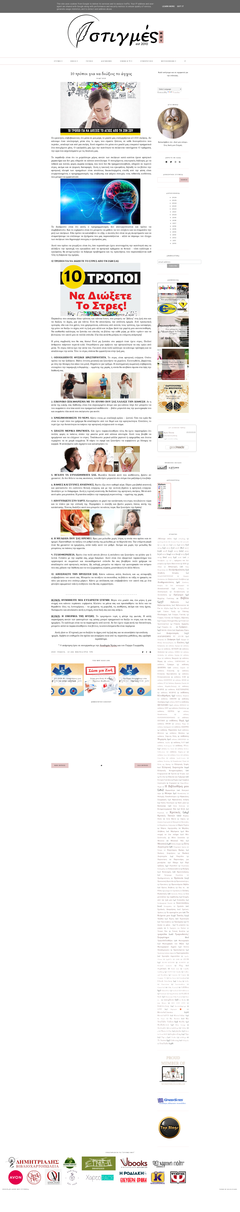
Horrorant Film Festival (174, 997)
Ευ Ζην (71, 652)
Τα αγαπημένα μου (174, 912)
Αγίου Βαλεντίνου (173, 564)
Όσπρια (160, 850)
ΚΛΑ (183, 809)
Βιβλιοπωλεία (181, 605)
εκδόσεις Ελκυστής (166, 671)
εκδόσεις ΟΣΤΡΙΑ (166, 711)
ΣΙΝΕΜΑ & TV (125, 61)
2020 (53, 652)
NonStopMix (162, 1028)
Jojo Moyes (162, 1003)
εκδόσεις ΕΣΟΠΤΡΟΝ (165, 680)
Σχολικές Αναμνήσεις (167, 909)
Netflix (182, 1022)
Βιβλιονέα (175, 602)
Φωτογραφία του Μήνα (173, 944)
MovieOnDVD (163, 1015)
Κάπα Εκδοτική (179, 806)
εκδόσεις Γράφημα (166, 665)
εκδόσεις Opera (162, 755)
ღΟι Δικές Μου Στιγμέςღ (18, 1189)
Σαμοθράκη (176, 891)
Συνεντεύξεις (182, 903)
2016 (177, 547)
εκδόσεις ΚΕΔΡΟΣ (168, 693)
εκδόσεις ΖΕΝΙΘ (180, 680)
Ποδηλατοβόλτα (174, 869)
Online (183, 1028)
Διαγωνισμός (172, 633)
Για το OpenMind (181, 608)
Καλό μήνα (182, 803)
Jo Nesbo (182, 1000)
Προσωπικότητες (182, 881)
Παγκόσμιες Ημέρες (175, 850)
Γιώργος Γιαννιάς (179, 615)
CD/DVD (170, 972)
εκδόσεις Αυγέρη (173, 655)
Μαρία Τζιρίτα (183, 825)
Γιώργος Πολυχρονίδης (169, 621)
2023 (183, 554)
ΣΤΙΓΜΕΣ (57, 61)
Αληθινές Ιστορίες (168, 573)
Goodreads (175, 990)
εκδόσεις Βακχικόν (171, 658)
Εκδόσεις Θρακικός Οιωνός (177, 683)
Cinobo (178, 972)
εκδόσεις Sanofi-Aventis (178, 758)
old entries (143, 765)
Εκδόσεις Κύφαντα (182, 696)
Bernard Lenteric (165, 966)
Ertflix (187, 981)
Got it (180, 6)
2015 (168, 547)
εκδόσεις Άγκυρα (174, 646)
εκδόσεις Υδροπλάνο (168, 730)
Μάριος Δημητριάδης (169, 828)
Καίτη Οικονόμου (167, 803)
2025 (170, 557)
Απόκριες (181, 589)
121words (186, 542)
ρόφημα (167, 891)
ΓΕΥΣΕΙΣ (89, 61)
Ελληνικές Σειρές (181, 764)
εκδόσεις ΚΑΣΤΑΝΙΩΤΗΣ (178, 690)
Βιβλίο (184, 598)
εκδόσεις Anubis (164, 743)
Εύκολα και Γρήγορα (176, 777)
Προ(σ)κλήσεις (183, 872)
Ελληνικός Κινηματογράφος (170, 770)
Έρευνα (174, 774)
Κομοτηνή (161, 813)
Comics (183, 975)
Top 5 (163, 1037)
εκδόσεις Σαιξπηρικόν (164, 727)
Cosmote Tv (162, 978)
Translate (176, 92)
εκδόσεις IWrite (182, 745)
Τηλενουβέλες (166, 922)
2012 (174, 545)
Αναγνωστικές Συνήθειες (177, 579)
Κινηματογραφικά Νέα (167, 809)
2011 (167, 545)
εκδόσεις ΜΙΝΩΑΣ (180, 705)
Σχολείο (180, 906)
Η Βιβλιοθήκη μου (177, 786)
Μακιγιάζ (176, 822)
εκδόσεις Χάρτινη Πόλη (167, 736)
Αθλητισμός (173, 567)
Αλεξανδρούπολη (176, 569)
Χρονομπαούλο (182, 953)
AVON (186, 959)
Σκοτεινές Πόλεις (177, 894)
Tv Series (162, 1040)
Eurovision (165, 984)
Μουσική (162, 843)
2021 (164, 554)
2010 (161, 545)
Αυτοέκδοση (162, 595)
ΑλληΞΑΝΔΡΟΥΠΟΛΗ (165, 576)
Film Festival (173, 987)
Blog (181, 965)
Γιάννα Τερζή (169, 611)
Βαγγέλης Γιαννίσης (166, 599)
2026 (180, 557)
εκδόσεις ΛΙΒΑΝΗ (168, 699)
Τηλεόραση (178, 922)
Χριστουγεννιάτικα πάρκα (166, 953)
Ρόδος (160, 891)
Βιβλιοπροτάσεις (164, 605)
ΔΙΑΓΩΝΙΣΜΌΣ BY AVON (170, 636)
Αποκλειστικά (163, 588)
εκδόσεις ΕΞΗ (180, 677)
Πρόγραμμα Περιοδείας (173, 875)
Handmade (163, 994)
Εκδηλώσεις (161, 646)
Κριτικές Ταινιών (166, 815)
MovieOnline (179, 1015)
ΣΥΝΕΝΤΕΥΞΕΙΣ (146, 61)
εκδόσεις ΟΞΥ (163, 708)
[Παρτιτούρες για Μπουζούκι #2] (173, 412)
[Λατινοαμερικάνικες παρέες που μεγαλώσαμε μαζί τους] (173, 313)
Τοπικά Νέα (162, 931)
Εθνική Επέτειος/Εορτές (165, 643)
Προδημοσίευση (164, 878)
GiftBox (185, 987)
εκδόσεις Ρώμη (180, 724)
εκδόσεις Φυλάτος (177, 733)
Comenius (174, 975)
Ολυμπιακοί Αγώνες (179, 847)
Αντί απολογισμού (177, 585)
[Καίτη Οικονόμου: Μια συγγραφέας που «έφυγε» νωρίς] (173, 379)
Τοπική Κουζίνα (178, 931)
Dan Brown (172, 978)
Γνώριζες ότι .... (168, 627)
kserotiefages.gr (180, 1006)
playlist (178, 1031)
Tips (91, 652)
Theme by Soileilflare (228, 1189)
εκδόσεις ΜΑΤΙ (174, 702)
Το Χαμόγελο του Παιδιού (176, 928)
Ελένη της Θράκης (164, 764)
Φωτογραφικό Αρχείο (167, 947)
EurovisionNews (180, 984)
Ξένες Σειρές (176, 844)
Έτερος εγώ (184, 774)
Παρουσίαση (162, 860)
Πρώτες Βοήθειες (168, 888)
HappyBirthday (174, 994)
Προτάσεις (164, 884)
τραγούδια (162, 934)
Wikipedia (185, 1040)
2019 (176, 551)
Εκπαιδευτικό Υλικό (179, 761)
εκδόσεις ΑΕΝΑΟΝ (171, 649)
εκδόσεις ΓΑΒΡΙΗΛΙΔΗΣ (176, 661)
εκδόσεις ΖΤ (162, 683)
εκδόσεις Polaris (175, 755)
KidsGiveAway (163, 1006)
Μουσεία (161, 841)
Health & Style (81, 652)
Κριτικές (175, 812)
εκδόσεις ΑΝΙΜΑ (174, 652)
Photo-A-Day (166, 1031)
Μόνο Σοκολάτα (178, 838)
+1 (185, 61)
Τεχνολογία (184, 919)
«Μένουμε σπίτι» (165, 538)
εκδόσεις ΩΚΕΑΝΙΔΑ (179, 739)
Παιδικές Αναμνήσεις (166, 853)
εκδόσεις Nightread (177, 752)
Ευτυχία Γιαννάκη (164, 780)
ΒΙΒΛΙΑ (73, 61)
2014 (160, 547)
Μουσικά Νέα (177, 841)
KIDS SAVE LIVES (178, 1003)
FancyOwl (161, 987)
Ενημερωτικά (162, 774)
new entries (59, 765)
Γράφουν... (61, 652)
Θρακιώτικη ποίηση (180, 799)
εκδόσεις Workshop (164, 761)
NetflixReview (163, 1025)
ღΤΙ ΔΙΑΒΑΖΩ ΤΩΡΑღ (177, 428)
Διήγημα (183, 639)
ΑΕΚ (184, 564)
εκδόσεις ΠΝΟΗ (164, 724)
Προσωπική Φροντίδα (166, 881)
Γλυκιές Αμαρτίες (181, 624)
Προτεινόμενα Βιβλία (180, 884)
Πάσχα (175, 862)
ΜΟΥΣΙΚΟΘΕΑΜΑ (168, 61)
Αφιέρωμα (178, 594)
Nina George (180, 1025)
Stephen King (175, 1034)
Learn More (168, 6)
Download (182, 978)
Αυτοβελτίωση (179, 592)
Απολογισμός (163, 592)
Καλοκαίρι (162, 806)
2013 (183, 544)
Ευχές (176, 780)
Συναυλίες (181, 900)
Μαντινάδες (185, 822)
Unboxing (174, 1040)
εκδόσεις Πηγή (176, 720)
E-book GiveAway (165, 981)
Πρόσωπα (178, 878)
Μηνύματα (175, 831)
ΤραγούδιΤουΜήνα (165, 940)
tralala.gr (183, 1037)
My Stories (175, 1018)
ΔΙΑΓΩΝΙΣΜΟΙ (106, 61)
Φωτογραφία (184, 940)
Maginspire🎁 (177, 1009)
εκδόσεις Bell (179, 742)
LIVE (160, 1009)
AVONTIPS (182, 962)
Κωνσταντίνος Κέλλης (171, 435)
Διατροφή (161, 639)
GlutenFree (166, 991)
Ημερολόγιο (170, 790)
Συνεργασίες (168, 906)
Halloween (185, 991)
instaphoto (169, 999)
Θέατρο (168, 793)
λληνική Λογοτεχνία (164, 822)
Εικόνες (180, 642)
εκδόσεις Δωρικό (179, 668)
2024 (160, 557)
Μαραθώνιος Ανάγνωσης (167, 825)
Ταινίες (180, 915)
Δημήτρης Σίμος (182, 630)
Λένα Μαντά (171, 819)
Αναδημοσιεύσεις (166, 582)
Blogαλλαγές (162, 969)
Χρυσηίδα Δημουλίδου (171, 956)
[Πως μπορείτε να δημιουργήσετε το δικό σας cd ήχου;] (173, 346)
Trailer (173, 1037)
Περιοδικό (173, 866)
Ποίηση (186, 869)
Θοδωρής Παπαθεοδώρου (167, 797)
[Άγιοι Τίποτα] (160, 437)
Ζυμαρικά (172, 783)
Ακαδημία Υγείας (108, 645)
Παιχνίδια (180, 856)
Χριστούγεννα (179, 950)
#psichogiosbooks (163, 542)
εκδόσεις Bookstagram (165, 746)
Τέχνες (171, 919)
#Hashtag (181, 539)
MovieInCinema (165, 1012)
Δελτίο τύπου (166, 630)
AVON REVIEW (168, 962)
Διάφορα (171, 639)
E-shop (179, 981)
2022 (173, 554)
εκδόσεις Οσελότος (179, 708)
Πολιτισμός (166, 872)
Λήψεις (183, 819)
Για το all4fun (163, 608)
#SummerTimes (175, 542)
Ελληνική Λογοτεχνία (172, 767)
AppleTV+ (169, 959)
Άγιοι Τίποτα (169, 433)
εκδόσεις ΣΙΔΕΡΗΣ (181, 727)
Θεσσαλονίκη (182, 793)
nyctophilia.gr (174, 1028)
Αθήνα (160, 567)
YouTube (164, 1043)
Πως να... (182, 888)
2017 (187, 547)
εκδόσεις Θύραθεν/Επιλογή (167, 686)
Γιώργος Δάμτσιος (181, 617)
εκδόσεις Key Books (167, 749)
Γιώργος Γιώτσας (164, 618)
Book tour (175, 969)
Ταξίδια (161, 919)
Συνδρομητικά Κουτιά (165, 903)
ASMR (178, 959)
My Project (161, 1019)
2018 (165, 551)
